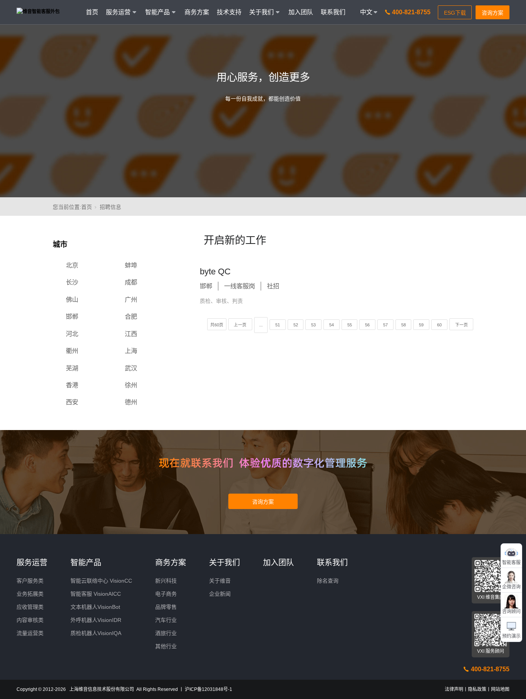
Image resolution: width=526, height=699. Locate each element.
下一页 (461, 325)
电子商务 (166, 594)
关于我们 (224, 562)
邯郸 (72, 316)
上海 (131, 350)
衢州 (72, 350)
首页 (92, 12)
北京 (72, 265)
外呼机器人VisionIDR (95, 620)
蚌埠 (131, 265)
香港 (72, 384)
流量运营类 (30, 633)
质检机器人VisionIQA (95, 633)
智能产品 (85, 562)
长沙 (72, 282)
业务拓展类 (30, 594)
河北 (72, 333)
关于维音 (220, 581)
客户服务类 (30, 581)
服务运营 (32, 562)
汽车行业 (166, 620)
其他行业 (166, 646)
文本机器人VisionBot (95, 607)
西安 (72, 401)
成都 (131, 282)
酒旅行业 (166, 633)
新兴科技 (166, 581)
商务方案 (196, 12)
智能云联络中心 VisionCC (101, 581)
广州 (131, 299)
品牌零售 (166, 607)
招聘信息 (110, 207)
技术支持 (229, 12)
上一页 (240, 325)
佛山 (72, 299)
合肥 (131, 316)
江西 (131, 333)
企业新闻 (220, 594)
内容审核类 (30, 620)
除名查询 (327, 581)
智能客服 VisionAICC (95, 594)
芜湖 (72, 368)
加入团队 (300, 12)
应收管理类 (30, 607)
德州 (131, 401)
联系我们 (333, 12)
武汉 (131, 368)
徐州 (131, 384)
